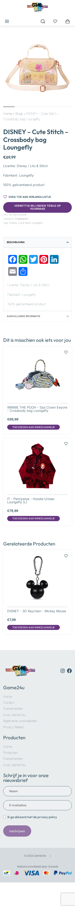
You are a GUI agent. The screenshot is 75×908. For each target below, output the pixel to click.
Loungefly (37, 222)
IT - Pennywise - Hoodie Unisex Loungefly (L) (31, 500)
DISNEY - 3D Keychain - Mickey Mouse (36, 611)
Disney (13, 222)
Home (7, 114)
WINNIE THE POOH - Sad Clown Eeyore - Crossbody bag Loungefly (37, 409)
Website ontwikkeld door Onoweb (37, 866)
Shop (19, 114)
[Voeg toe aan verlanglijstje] (66, 350)
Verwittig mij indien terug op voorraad (37, 207)
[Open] (55, 21)
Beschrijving (16, 242)
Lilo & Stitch (24, 222)
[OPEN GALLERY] (37, 68)
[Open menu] (7, 21)
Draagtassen (21, 218)
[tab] (37, 242)
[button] (33, 427)
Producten (14, 737)
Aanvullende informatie (23, 316)
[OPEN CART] (67, 21)
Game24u (13, 687)
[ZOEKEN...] (43, 21)
